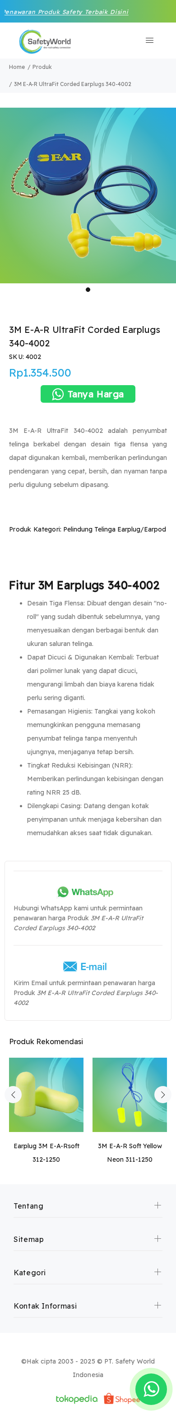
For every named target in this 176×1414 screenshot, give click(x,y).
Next (162, 1094)
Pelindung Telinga (89, 529)
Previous (13, 1094)
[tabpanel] (88, 195)
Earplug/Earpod (141, 529)
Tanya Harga (96, 394)
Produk (42, 67)
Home (17, 67)
